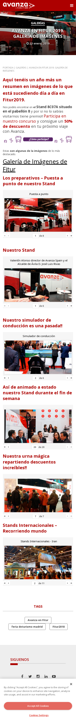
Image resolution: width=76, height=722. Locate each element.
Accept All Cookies (38, 705)
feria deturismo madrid (27, 626)
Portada (8, 67)
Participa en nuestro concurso (34, 118)
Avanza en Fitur (38, 620)
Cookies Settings (39, 715)
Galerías (38, 23)
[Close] (71, 684)
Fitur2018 (59, 626)
